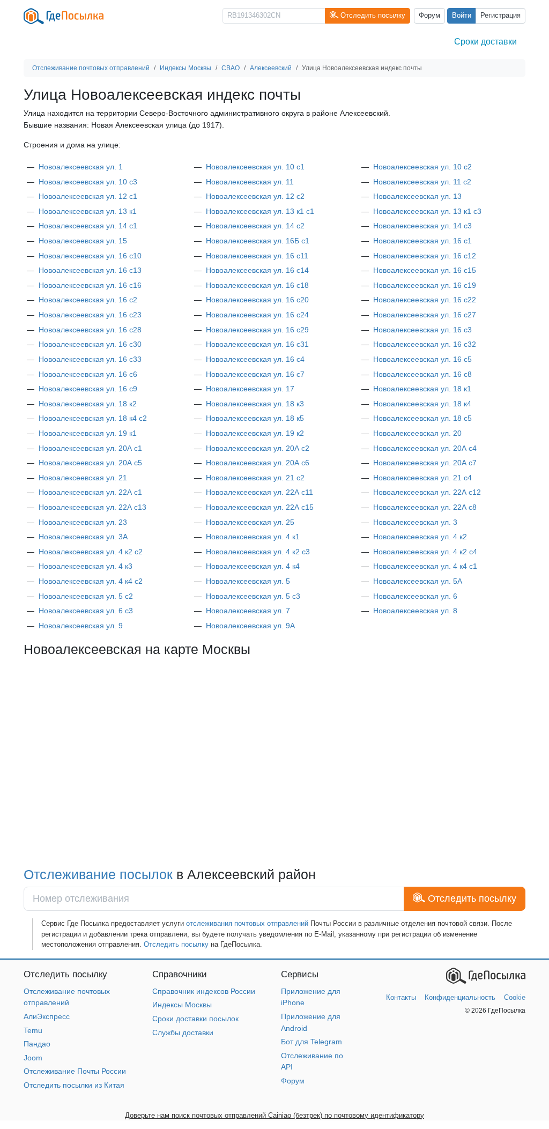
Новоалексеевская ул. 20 (417, 433)
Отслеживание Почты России (75, 1071)
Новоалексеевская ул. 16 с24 (257, 314)
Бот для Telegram (311, 1041)
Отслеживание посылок (100, 874)
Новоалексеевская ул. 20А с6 (257, 462)
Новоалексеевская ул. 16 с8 (422, 374)
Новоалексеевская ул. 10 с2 (422, 166)
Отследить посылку (176, 944)
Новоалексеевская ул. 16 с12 (424, 255)
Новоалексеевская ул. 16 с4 (255, 359)
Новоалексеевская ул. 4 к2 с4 (425, 551)
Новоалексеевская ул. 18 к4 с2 (93, 418)
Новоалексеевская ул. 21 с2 (255, 477)
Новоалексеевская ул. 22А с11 (259, 492)
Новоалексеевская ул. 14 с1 (88, 225)
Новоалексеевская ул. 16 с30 (90, 344)
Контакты (401, 997)
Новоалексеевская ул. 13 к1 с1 (260, 211)
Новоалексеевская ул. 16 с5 (422, 359)
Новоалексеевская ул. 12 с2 (255, 196)
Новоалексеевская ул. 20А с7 (425, 462)
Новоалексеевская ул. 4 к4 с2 (91, 581)
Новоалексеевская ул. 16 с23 (90, 314)
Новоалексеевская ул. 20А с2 (257, 448)
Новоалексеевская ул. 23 (83, 522)
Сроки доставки (485, 41)
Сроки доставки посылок (195, 1018)
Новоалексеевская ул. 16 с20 (257, 299)
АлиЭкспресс (47, 1016)
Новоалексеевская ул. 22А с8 (425, 507)
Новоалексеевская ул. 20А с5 (90, 462)
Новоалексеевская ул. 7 (248, 610)
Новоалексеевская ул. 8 (415, 610)
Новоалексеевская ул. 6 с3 (86, 610)
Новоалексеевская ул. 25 (250, 522)
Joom (33, 1057)
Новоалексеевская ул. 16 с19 (424, 285)
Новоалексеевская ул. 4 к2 (420, 536)
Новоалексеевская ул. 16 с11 (257, 255)
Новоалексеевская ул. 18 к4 (422, 403)
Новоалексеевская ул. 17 (250, 388)
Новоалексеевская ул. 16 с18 (257, 285)
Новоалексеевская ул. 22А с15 (260, 507)
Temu (33, 1030)
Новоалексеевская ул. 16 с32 (424, 344)
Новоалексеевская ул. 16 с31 (257, 344)
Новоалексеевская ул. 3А (83, 536)
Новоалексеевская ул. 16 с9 (88, 388)
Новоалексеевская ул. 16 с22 (424, 299)
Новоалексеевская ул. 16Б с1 (257, 240)
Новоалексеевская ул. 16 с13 (90, 270)
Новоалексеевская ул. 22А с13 (92, 507)
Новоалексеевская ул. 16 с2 (88, 299)
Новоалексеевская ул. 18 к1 (422, 388)
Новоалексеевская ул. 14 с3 (422, 225)
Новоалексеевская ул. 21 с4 (422, 477)
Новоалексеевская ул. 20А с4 (425, 448)
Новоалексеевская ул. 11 (250, 181)
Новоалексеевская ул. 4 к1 (253, 536)
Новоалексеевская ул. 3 (415, 522)
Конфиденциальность (460, 997)
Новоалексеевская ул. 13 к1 (88, 211)
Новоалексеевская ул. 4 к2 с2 (91, 551)
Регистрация (500, 15)
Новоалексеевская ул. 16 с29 (257, 329)
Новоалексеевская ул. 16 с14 (257, 270)
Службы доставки (182, 1032)
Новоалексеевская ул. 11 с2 (422, 181)
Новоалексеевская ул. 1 (81, 166)
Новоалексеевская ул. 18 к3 (255, 403)
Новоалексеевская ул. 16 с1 (422, 240)
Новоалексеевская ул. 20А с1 (90, 448)
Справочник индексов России (203, 991)
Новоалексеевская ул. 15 (83, 240)
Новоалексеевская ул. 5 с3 (253, 596)
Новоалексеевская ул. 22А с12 (427, 492)
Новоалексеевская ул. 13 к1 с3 (427, 211)
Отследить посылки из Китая (74, 1085)
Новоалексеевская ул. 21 (83, 477)
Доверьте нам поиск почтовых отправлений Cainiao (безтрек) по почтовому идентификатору (274, 1115)
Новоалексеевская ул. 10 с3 (88, 181)
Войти (461, 15)
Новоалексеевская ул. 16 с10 (90, 255)
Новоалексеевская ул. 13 (417, 196)
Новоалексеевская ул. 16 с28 (90, 329)
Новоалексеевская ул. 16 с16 (90, 285)
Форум (429, 15)
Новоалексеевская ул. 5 (248, 581)
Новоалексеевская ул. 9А (250, 625)
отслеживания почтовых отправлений (247, 923)
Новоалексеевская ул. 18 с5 (422, 418)
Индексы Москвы (182, 1004)
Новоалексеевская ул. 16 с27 (424, 314)
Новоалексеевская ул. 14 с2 (255, 225)
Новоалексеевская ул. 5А (417, 581)
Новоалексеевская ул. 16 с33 (90, 359)
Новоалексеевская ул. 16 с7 (255, 374)
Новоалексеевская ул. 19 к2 (255, 433)
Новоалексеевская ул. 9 (81, 625)
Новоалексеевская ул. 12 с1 (88, 196)
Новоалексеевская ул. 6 (415, 596)
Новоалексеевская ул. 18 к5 (255, 418)
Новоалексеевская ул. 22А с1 (90, 492)
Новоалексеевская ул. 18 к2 (88, 403)
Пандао (37, 1043)
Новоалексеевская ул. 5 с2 (86, 596)
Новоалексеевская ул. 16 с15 (424, 270)
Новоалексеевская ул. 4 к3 (85, 566)
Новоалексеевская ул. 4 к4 (253, 566)
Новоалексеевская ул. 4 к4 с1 (425, 566)
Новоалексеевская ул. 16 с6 (88, 374)
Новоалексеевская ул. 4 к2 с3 (258, 551)
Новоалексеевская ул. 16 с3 (422, 329)
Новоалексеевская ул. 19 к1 (88, 433)
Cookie (514, 997)
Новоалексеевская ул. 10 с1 (255, 166)
